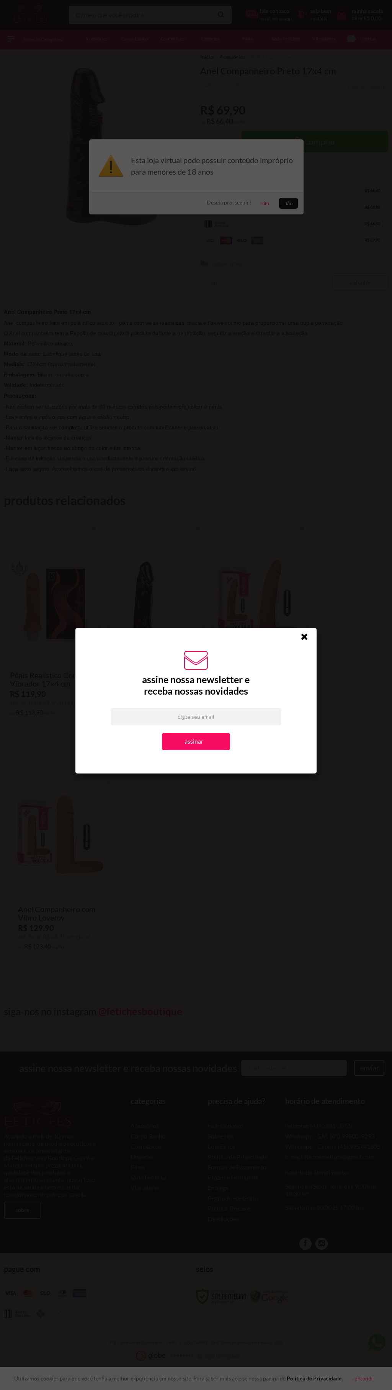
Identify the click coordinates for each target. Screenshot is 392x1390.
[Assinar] (196, 742)
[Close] (308, 639)
